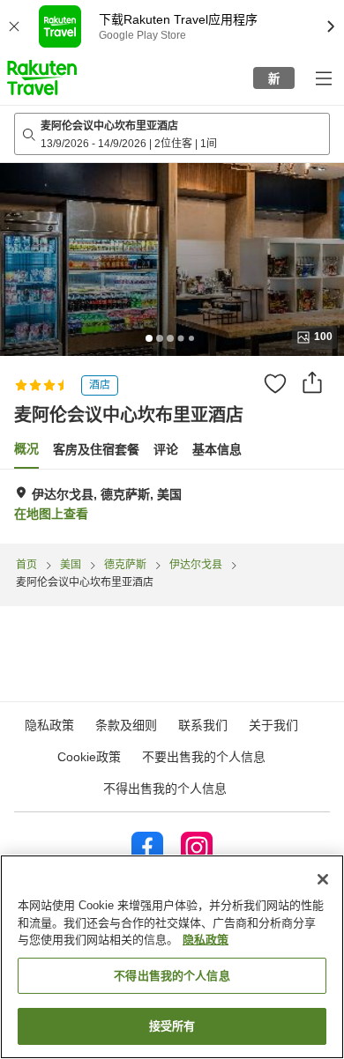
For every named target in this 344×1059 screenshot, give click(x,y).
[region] (172, 957)
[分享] (312, 382)
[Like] (275, 383)
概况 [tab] (26, 448)
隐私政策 (205, 939)
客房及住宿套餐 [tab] (96, 449)
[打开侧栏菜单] (323, 77)
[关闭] (322, 879)
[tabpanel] (172, 507)
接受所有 (172, 1026)
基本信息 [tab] (217, 449)
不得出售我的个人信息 (165, 788)
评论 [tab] (165, 449)
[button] (42, 77)
